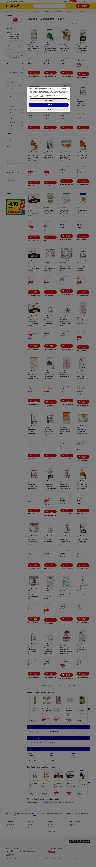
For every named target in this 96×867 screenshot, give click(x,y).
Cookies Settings (48, 100)
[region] (48, 99)
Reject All (48, 109)
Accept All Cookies (48, 104)
